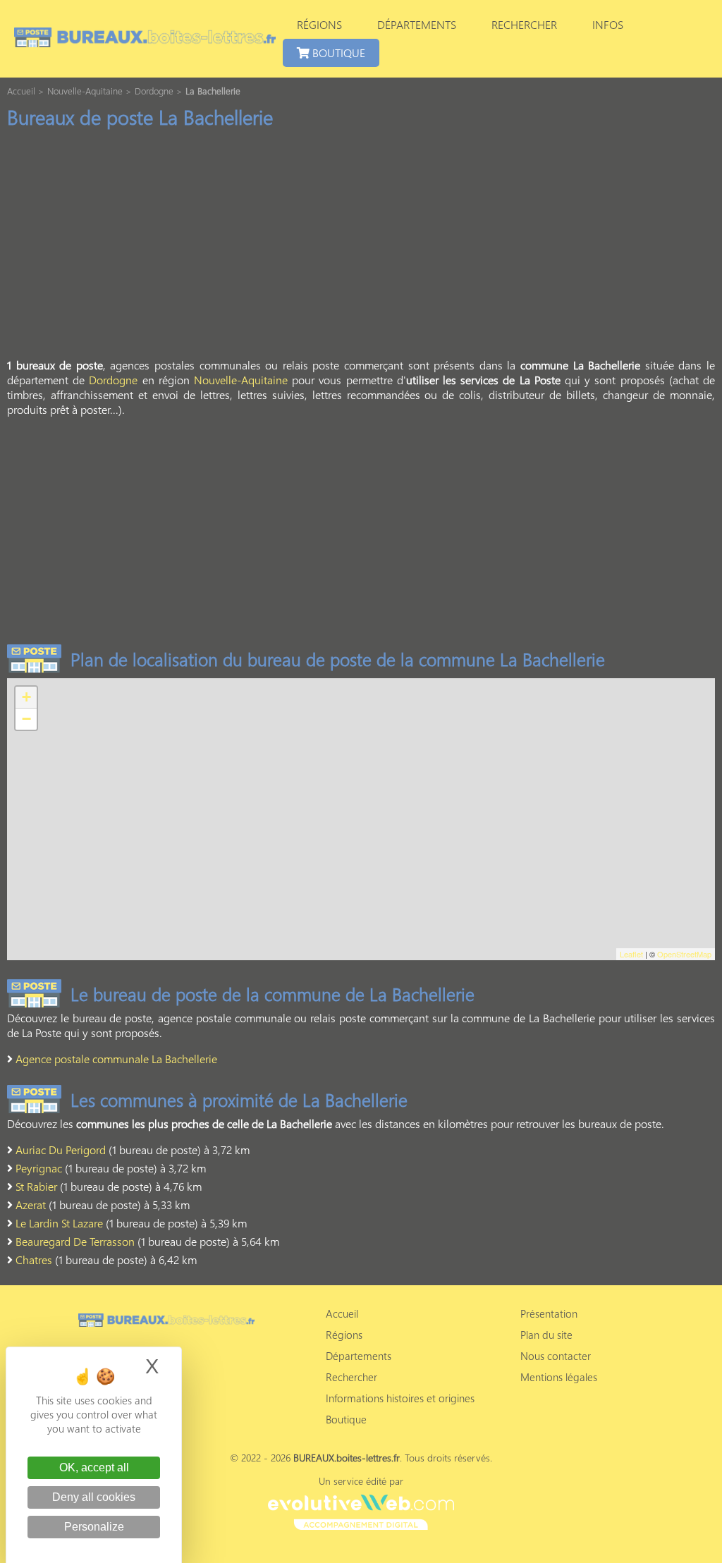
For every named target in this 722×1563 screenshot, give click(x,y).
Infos (607, 24)
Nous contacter (555, 1356)
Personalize (94, 1527)
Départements (416, 24)
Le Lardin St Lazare (59, 1222)
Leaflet (631, 954)
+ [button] (26, 697)
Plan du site (546, 1335)
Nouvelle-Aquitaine (241, 379)
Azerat (31, 1204)
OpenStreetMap (684, 954)
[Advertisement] (361, 247)
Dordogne (113, 379)
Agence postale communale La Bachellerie (116, 1058)
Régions (319, 24)
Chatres (34, 1259)
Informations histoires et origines (400, 1398)
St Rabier (36, 1186)
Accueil (342, 1313)
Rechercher (524, 24)
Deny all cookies (93, 1497)
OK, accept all (94, 1467)
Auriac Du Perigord (61, 1149)
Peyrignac (39, 1167)
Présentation (548, 1313)
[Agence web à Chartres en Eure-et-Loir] (360, 1510)
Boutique (337, 52)
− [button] (26, 719)
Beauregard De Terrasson (75, 1241)
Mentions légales (558, 1377)
